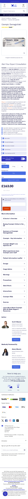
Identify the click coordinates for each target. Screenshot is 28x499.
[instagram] (10, 420)
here (24, 14)
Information (4, 441)
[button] (14, 218)
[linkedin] (14, 420)
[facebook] (6, 420)
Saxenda (9, 108)
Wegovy (3, 102)
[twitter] (2, 420)
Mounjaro (11, 105)
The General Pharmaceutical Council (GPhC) (15, 480)
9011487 (14, 485)
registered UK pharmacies (18, 1)
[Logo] (14, 5)
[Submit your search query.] (24, 11)
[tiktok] (17, 420)
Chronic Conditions (6, 18)
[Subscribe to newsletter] (25, 450)
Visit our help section (19, 381)
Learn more (8, 159)
